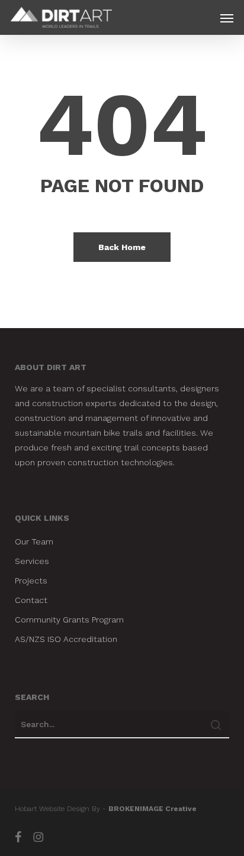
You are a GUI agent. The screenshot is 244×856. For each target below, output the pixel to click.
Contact (31, 600)
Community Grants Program (69, 619)
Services (32, 561)
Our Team (34, 541)
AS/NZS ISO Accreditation (66, 639)
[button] (226, 18)
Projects (31, 580)
